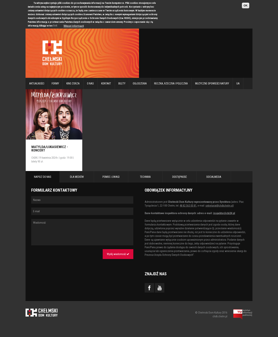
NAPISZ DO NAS (42, 176)
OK (246, 5)
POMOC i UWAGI (111, 176)
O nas (90, 83)
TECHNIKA (145, 176)
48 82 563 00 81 (188, 205)
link (55, 25)
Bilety (121, 83)
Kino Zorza (73, 83)
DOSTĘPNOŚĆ (179, 176)
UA (238, 83)
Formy (55, 83)
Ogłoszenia (140, 83)
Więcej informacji (74, 26)
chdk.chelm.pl (220, 316)
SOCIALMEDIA (213, 176)
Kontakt (106, 83)
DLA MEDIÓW (77, 176)
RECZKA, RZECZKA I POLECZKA (171, 83)
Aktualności (36, 83)
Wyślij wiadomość (117, 254)
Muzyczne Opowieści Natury (212, 83)
